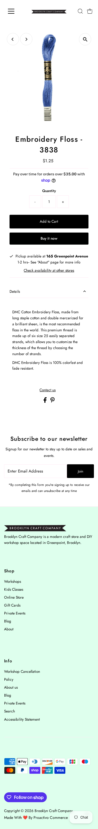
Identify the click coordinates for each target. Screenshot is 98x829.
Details (15, 291)
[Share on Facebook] (46, 401)
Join (80, 471)
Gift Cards (12, 605)
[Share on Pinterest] (52, 401)
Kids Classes (13, 589)
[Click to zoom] (85, 39)
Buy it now (49, 238)
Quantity (49, 190)
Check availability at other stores (49, 271)
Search (9, 711)
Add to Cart (49, 221)
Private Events (14, 613)
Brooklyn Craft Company (53, 810)
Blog (7, 621)
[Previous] (13, 39)
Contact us (47, 390)
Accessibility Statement (22, 719)
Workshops (12, 581)
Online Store (14, 597)
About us (11, 687)
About (8, 629)
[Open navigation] (14, 11)
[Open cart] (90, 11)
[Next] (26, 39)
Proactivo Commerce (50, 817)
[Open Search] (80, 11)
